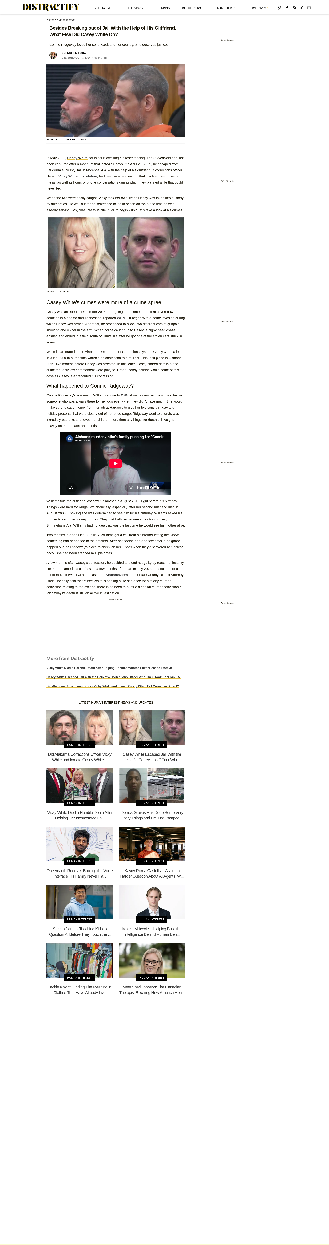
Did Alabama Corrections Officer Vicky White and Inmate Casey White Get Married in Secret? (112, 686)
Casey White (77, 158)
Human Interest (225, 8)
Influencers (191, 8)
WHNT (122, 318)
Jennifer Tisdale (76, 53)
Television (135, 8)
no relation (88, 176)
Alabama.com (116, 575)
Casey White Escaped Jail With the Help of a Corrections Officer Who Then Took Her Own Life (113, 677)
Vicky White (68, 176)
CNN (124, 395)
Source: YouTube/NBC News (66, 139)
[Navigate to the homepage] (51, 7)
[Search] (279, 7)
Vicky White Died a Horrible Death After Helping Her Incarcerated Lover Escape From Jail (110, 668)
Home (50, 19)
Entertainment (104, 8)
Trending (163, 8)
